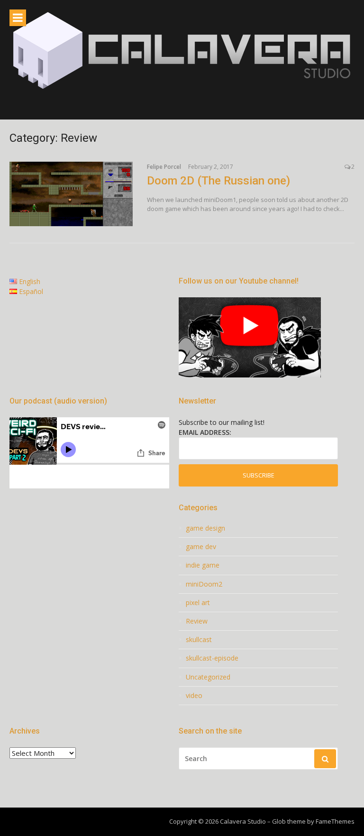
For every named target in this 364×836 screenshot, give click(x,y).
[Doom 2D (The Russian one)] (71, 194)
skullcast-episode (212, 658)
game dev (201, 546)
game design (205, 528)
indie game (202, 565)
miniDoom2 (204, 584)
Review (197, 621)
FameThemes (335, 821)
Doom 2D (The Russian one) (218, 180)
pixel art (198, 602)
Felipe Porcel (164, 167)
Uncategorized (208, 677)
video (194, 695)
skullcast (199, 639)
